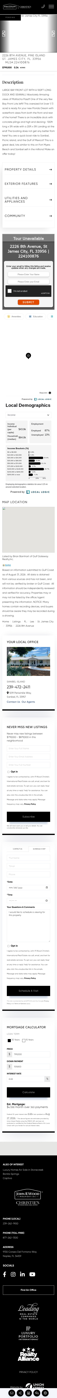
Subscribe (28, 816)
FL (25, 621)
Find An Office (28, 1290)
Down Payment (15, 1061)
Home (5, 621)
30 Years (15, 1040)
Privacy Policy (30, 804)
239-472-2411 (18, 687)
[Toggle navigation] (51, 6)
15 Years (30, 1040)
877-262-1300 (10, 1237)
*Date (10, 882)
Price (10, 1049)
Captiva (7, 1178)
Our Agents (28, 701)
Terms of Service (20, 1004)
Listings (16, 621)
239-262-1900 (10, 1223)
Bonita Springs (11, 1173)
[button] (5, 34)
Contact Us (13, 701)
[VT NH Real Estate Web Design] (35, 1387)
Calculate (28, 1092)
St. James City (45, 621)
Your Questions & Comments (21, 907)
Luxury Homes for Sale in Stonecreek (23, 1169)
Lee (32, 621)
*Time (9, 895)
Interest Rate (14, 1073)
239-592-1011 (43, 6)
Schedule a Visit (39, 849)
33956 (9, 625)
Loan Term (13, 1034)
